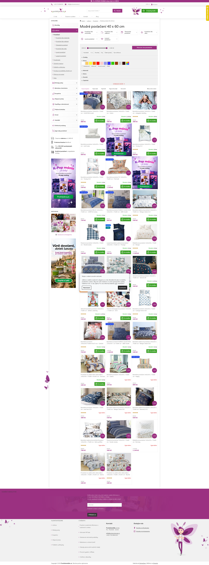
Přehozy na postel (59, 74)
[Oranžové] (94, 63)
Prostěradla (57, 60)
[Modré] (109, 63)
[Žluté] (90, 63)
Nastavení (86, 287)
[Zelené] (112, 63)
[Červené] (98, 63)
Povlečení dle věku (61, 48)
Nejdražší (103, 88)
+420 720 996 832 (112, 535)
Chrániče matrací (58, 63)
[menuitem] (55, 16)
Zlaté (108, 66)
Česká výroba (108, 52)
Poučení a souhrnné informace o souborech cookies (89, 526)
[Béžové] (87, 63)
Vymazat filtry (118, 84)
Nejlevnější (95, 88)
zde (116, 283)
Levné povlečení (60, 52)
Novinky (57, 25)
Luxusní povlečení (61, 56)
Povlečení (57, 34)
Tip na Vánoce (117, 52)
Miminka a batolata (61, 88)
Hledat (118, 11)
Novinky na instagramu (143, 531)
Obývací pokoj (59, 99)
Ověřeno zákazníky (85, 557)
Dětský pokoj (59, 83)
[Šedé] (120, 63)
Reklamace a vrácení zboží (87, 542)
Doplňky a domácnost (62, 104)
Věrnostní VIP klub (85, 532)
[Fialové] (105, 63)
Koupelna (58, 93)
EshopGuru (142, 563)
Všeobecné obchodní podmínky (89, 537)
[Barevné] (127, 63)
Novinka (97, 52)
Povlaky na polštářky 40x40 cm (63, 71)
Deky (55, 78)
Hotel (56, 115)
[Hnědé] (116, 63)
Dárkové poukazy (60, 125)
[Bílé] (83, 63)
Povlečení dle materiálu (62, 38)
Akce (92, 52)
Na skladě (86, 52)
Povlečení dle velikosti (62, 41)
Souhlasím (122, 287)
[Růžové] (101, 63)
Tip (102, 52)
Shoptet (155, 563)
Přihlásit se (92, 515)
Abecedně (123, 88)
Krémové (93, 66)
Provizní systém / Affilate (87, 552)
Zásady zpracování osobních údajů (90, 547)
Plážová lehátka (60, 109)
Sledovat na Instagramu (65, 234)
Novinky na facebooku (142, 528)
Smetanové (86, 66)
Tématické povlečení (62, 45)
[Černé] (123, 63)
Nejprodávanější (113, 88)
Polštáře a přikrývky (59, 67)
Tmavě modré (101, 66)
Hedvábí (57, 120)
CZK (147, 4)
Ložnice (57, 30)
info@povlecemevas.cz (113, 533)
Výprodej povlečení (61, 131)
